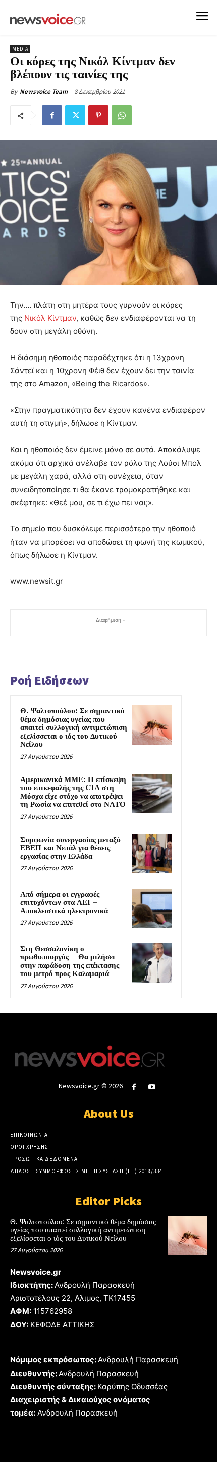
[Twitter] (75, 115)
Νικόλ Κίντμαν (50, 318)
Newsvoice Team (44, 91)
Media (20, 48)
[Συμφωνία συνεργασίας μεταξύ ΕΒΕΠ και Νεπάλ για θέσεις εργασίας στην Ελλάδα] (152, 853)
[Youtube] (152, 1087)
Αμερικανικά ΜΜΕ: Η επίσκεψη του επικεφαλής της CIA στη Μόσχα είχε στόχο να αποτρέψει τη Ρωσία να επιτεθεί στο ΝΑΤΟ (73, 792)
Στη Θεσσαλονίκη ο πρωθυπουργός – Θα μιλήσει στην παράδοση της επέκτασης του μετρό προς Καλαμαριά (69, 961)
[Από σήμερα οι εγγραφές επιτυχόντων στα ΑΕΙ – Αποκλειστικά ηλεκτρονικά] (152, 908)
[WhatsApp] (122, 115)
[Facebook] (52, 115)
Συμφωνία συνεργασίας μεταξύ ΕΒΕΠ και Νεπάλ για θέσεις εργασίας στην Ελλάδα (70, 848)
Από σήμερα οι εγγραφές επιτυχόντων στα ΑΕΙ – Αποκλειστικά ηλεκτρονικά (64, 903)
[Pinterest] (98, 115)
